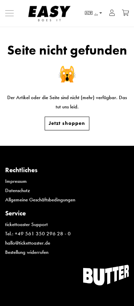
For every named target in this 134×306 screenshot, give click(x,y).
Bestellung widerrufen (26, 252)
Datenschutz (17, 190)
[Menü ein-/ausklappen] (11, 13)
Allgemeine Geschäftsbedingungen (40, 199)
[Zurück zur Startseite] (52, 13)
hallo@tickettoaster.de (27, 242)
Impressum (16, 181)
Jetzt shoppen (67, 123)
